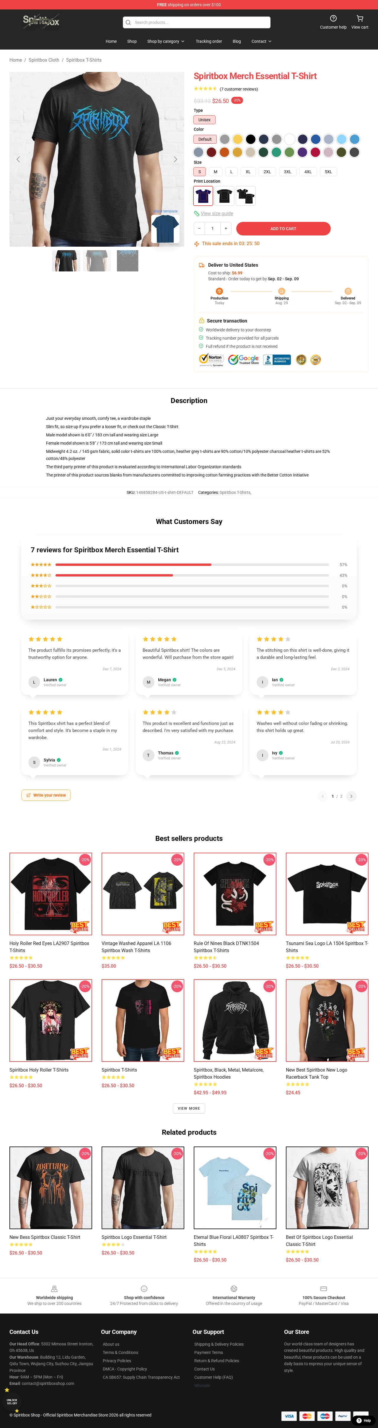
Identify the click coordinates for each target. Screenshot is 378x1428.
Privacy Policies (117, 1360)
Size (198, 162)
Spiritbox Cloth (44, 60)
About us (111, 1344)
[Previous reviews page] (322, 796)
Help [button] (367, 1421)
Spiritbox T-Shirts (84, 60)
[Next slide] (175, 159)
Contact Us (204, 1369)
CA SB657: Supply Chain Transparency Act (141, 1377)
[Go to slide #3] (127, 260)
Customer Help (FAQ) (213, 1377)
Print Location (207, 181)
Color (199, 129)
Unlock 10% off (12, 1402)
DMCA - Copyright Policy (125, 1369)
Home (15, 60)
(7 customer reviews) (239, 89)
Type (198, 110)
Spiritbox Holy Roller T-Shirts (39, 1070)
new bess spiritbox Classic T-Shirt (44, 1237)
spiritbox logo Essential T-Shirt (134, 1237)
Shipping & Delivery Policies (219, 1344)
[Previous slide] (18, 159)
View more (189, 1108)
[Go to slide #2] (97, 260)
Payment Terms (208, 1352)
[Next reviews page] (351, 796)
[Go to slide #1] (66, 260)
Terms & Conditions (120, 1352)
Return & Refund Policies (216, 1360)
